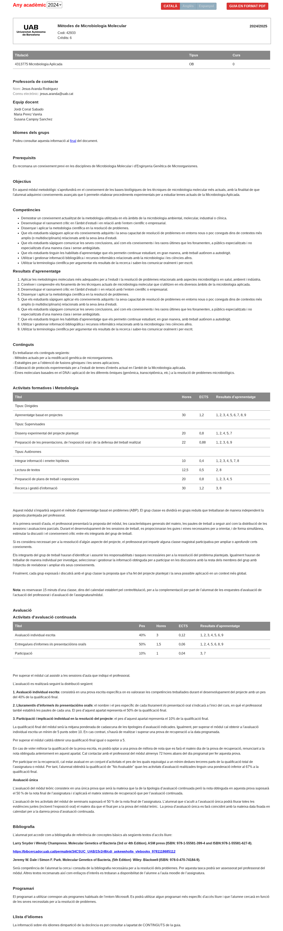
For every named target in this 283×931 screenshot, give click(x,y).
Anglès (188, 6)
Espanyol (206, 6)
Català (170, 6)
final (73, 141)
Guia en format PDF (247, 6)
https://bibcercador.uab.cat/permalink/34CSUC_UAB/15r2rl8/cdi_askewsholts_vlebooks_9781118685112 (94, 851)
